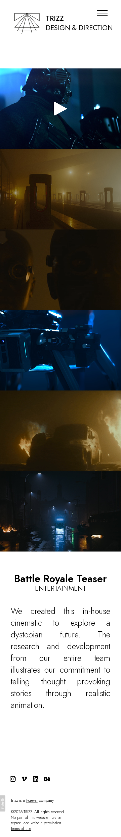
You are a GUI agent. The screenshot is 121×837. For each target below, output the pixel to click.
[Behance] (47, 779)
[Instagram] (12, 779)
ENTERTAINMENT (60, 588)
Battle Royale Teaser (60, 578)
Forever (32, 800)
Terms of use (21, 829)
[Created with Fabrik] (2, 803)
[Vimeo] (24, 779)
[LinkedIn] (35, 779)
